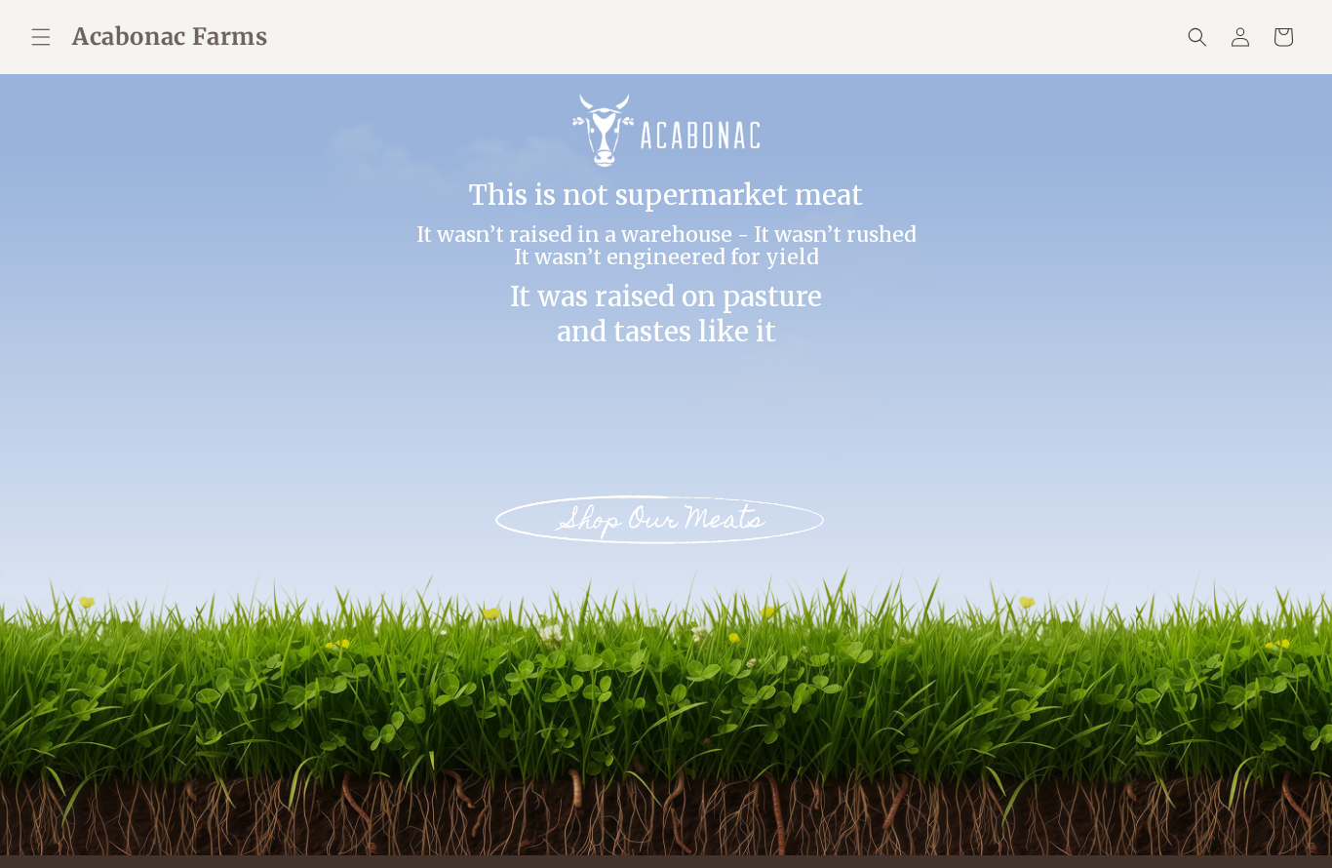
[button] (41, 37)
